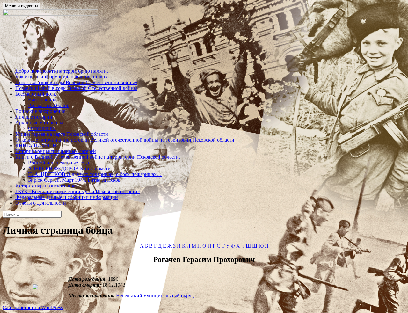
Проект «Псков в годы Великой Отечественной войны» (76, 82)
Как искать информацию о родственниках (61, 76)
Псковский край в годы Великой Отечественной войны (76, 88)
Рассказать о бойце (48, 105)
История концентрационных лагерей (55, 151)
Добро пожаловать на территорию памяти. (61, 71)
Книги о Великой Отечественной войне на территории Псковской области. (97, 157)
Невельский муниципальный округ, (155, 295)
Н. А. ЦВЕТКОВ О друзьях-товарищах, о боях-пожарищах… (95, 174)
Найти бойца (42, 99)
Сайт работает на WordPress (33, 307)
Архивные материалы (39, 122)
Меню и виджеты (21, 6)
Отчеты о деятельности (40, 203)
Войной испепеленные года (58, 162)
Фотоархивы (42, 128)
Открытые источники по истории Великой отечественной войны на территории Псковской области (124, 139)
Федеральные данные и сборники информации (66, 197)
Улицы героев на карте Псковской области (61, 134)
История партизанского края (46, 185)
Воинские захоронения (40, 111)
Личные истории (33, 117)
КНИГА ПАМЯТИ (35, 145)
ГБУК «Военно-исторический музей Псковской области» (77, 191)
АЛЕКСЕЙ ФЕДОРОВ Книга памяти (69, 168)
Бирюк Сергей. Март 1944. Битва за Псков (74, 180)
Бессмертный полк (35, 94)
